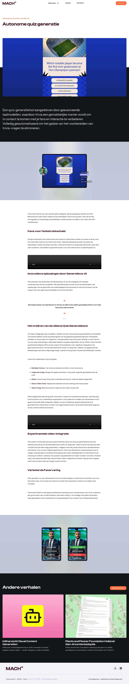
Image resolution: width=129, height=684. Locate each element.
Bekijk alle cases (118, 588)
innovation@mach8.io (49, 679)
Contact (80, 3)
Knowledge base (94, 679)
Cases (68, 3)
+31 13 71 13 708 (34, 679)
